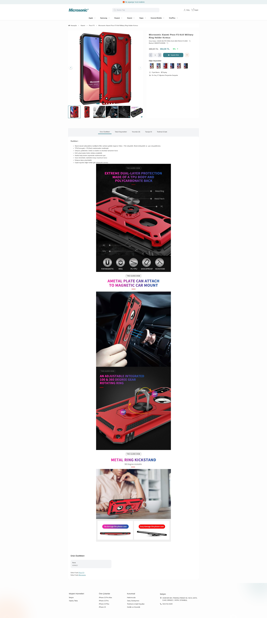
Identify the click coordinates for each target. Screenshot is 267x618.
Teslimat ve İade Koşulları (136, 604)
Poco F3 (81, 572)
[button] (98, 103)
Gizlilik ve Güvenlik (133, 607)
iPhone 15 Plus (104, 604)
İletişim (71, 597)
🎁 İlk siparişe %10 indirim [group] (136, 2)
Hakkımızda (131, 597)
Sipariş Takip (73, 601)
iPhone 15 (102, 607)
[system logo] (78, 10)
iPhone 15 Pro (104, 601)
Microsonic (82, 575)
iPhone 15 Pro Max (105, 597)
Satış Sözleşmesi (133, 601)
